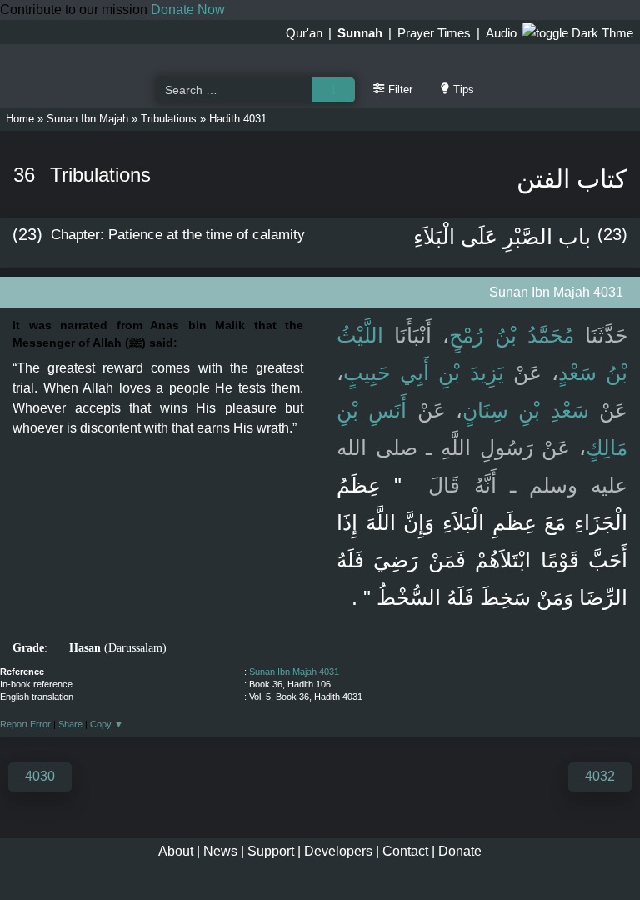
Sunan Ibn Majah (87, 118)
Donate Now (188, 9)
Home (20, 118)
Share (70, 724)
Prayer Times (434, 33)
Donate (460, 851)
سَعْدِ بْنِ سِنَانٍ (525, 410)
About (175, 851)
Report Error (25, 724)
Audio (501, 33)
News (220, 851)
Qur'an (304, 33)
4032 (600, 776)
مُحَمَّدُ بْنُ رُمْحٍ (511, 335)
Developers (338, 851)
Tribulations (169, 118)
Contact (405, 851)
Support (271, 851)
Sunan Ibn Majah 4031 (294, 672)
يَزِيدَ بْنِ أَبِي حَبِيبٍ (423, 372)
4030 (40, 776)
